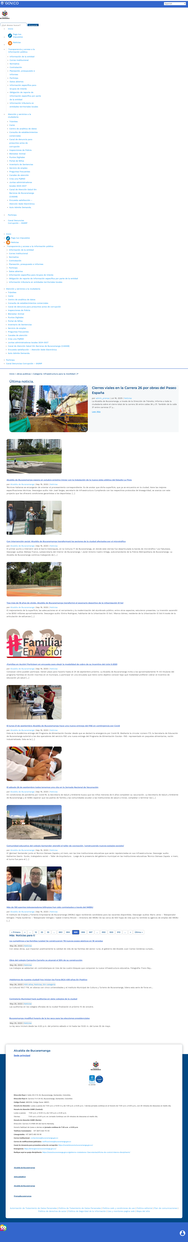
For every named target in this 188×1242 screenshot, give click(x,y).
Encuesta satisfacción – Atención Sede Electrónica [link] (32, 350)
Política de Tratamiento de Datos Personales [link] (80, 1208)
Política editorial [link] (144, 1208)
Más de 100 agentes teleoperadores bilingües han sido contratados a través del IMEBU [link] (50, 907)
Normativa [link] (14, 64)
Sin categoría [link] (49, 984)
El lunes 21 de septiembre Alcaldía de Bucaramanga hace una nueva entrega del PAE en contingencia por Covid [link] (63, 726)
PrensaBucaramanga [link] (22, 1196)
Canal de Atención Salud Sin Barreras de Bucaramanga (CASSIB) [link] (23, 193)
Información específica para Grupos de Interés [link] (31, 275)
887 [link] (90, 932)
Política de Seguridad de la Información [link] (87, 1211)
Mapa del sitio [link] (143, 1211)
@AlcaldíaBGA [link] (20, 1177)
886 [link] (83, 932)
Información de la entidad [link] (22, 56)
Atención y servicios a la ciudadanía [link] (19, 115)
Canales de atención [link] (19, 175)
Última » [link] (139, 932)
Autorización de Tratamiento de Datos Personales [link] (33, 1208)
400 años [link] (28, 984)
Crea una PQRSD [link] (17, 179)
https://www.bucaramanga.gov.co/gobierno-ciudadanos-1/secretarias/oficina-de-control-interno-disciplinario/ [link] (86, 1152)
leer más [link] (96, 412)
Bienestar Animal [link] (17, 154)
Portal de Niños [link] (16, 161)
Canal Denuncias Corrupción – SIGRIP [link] (17, 221)
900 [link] (111, 932)
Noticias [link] (128, 398)
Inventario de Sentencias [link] (21, 164)
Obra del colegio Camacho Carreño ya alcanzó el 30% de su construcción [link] (45, 960)
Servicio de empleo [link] (18, 168)
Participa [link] (14, 78)
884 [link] (68, 932)
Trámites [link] (13, 121)
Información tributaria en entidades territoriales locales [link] (35, 282)
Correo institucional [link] (19, 60)
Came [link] (12, 125)
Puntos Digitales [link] (17, 157)
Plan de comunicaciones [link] (165, 1208)
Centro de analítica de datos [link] (23, 129)
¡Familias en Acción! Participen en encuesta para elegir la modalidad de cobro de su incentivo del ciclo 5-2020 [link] (62, 664)
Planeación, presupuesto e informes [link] (26, 264)
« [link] (24, 932)
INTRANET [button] (6, 9)
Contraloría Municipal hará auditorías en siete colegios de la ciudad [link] (43, 999)
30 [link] (48, 932)
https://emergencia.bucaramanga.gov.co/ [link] (40, 1149)
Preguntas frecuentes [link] (19, 171)
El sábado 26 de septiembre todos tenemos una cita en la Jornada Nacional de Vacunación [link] (52, 787)
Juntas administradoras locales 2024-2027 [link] (28, 342)
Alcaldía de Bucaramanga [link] (22, 484)
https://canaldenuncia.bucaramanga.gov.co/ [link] (75, 1145)
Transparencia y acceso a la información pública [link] (21, 50)
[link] (9, 5)
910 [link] (118, 932)
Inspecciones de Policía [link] (20, 150)
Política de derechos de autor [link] (52, 1211)
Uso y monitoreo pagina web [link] (121, 1211)
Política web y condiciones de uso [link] (119, 1208)
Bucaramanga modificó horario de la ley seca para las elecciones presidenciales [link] (49, 1018)
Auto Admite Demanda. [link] (20, 207)
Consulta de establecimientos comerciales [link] (28, 303)
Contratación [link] (16, 67)
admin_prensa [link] (102, 398)
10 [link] (36, 932)
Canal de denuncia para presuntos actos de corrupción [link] (20, 143)
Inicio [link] (10, 29)
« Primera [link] (15, 932)
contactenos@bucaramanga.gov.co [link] (44, 1138)
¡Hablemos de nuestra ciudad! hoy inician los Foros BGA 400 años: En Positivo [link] (48, 979)
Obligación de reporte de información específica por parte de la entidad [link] (25, 96)
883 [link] (60, 932)
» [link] (130, 932)
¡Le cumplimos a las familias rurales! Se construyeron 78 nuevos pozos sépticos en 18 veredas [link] (56, 941)
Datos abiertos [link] (16, 81)
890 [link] (104, 932)
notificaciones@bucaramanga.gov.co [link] (56, 1142)
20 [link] (42, 932)
